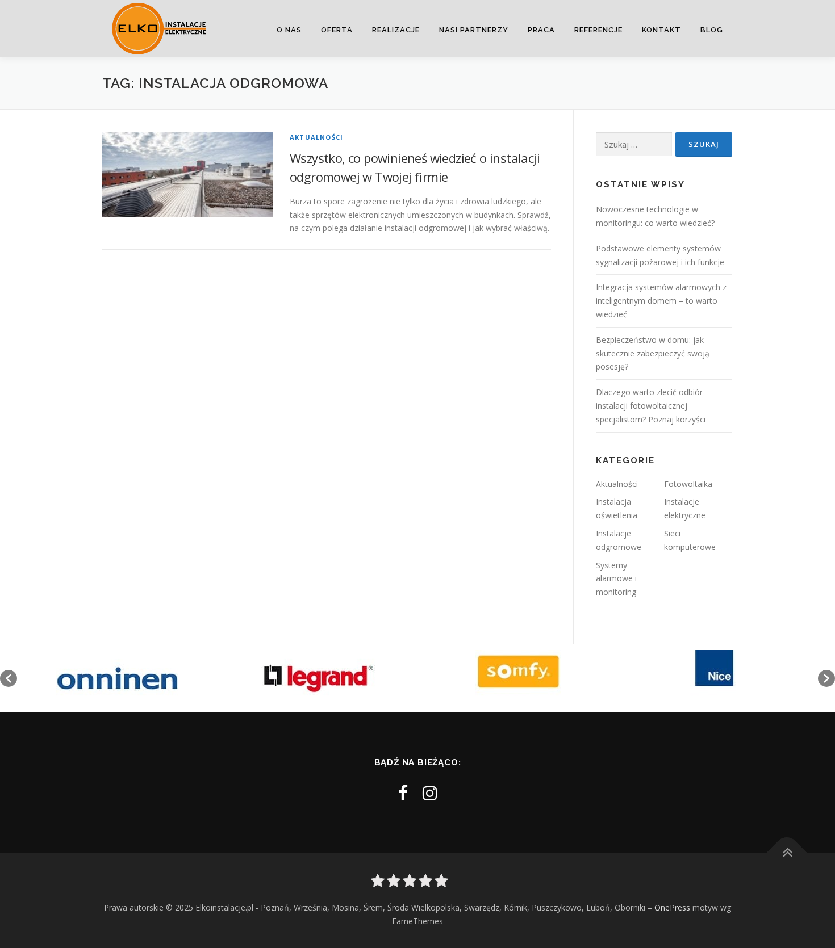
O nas (289, 30)
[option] (117, 678)
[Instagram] (430, 792)
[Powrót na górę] (787, 853)
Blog (711, 30)
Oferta (337, 30)
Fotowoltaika (688, 484)
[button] (8, 678)
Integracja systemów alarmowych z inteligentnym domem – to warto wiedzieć (661, 301)
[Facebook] (403, 792)
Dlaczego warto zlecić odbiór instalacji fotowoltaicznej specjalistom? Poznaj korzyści (650, 406)
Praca (541, 30)
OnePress (672, 907)
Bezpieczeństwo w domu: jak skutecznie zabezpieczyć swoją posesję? (652, 353)
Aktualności (316, 137)
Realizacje (396, 30)
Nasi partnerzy (473, 30)
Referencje (598, 30)
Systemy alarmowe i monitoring (616, 579)
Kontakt (661, 30)
